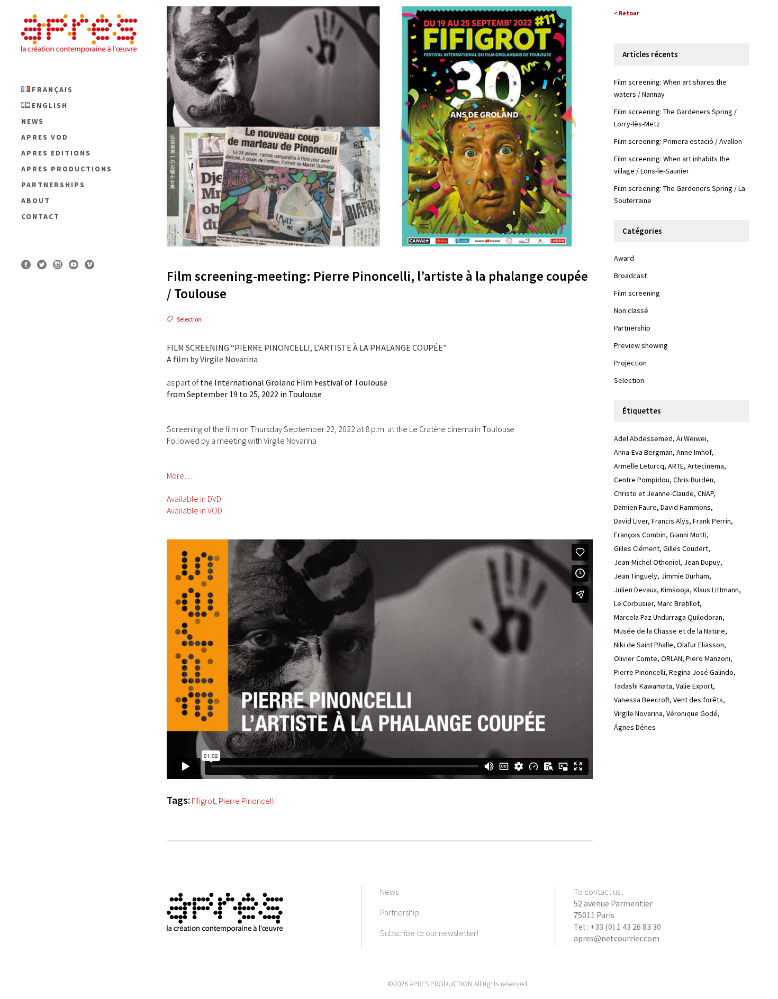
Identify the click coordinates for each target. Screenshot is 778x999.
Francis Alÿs (670, 521)
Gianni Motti (688, 534)
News (389, 891)
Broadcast (630, 275)
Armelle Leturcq (639, 466)
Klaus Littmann (716, 589)
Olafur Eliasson (700, 644)
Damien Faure (635, 507)
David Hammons (686, 507)
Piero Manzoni (708, 658)
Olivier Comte (635, 658)
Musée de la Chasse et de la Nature (669, 631)
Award (624, 258)
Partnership (632, 328)
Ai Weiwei (691, 438)
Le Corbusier (634, 603)
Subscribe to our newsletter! (429, 933)
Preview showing (641, 345)
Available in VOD (194, 510)
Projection (630, 363)
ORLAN (671, 658)
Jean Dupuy (702, 562)
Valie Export (694, 686)
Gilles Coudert (685, 548)
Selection (189, 319)
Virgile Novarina (638, 713)
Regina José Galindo (701, 672)
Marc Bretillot (678, 603)
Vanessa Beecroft (642, 699)
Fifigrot (203, 800)
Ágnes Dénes (635, 727)
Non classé (631, 310)
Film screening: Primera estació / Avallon (678, 141)
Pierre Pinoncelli (247, 800)
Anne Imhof (693, 452)
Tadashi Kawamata (643, 686)
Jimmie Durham (685, 576)
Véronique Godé (692, 713)
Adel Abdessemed (643, 438)
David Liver (631, 521)
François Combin (640, 534)
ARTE (676, 466)
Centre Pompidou (642, 479)
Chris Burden (693, 479)
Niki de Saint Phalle (643, 644)
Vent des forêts (698, 699)
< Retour (626, 13)
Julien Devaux (635, 589)
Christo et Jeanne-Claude (654, 493)
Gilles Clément (636, 548)
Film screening (637, 293)
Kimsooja (675, 589)
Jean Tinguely (635, 576)
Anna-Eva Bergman (643, 452)
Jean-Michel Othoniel (647, 562)
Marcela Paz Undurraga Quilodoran (668, 617)
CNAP (705, 493)
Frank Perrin (712, 521)
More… (180, 475)
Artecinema (705, 466)
